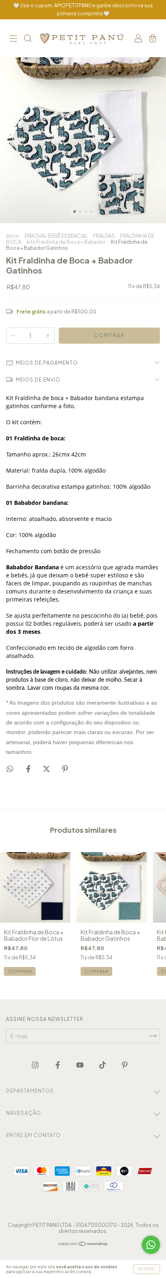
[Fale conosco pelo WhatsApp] (151, 1245)
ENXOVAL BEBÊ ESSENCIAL (56, 236)
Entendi (146, 1269)
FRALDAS (104, 236)
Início (12, 236)
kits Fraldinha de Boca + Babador (66, 242)
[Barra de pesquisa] (28, 38)
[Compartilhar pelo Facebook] (29, 768)
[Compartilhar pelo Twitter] (47, 768)
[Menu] (13, 38)
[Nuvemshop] (83, 1244)
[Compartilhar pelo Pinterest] (65, 768)
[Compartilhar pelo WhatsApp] (10, 768)
